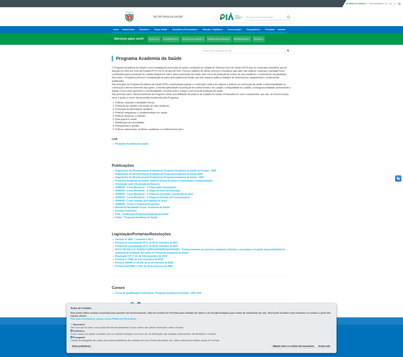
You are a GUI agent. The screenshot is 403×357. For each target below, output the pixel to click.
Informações (241, 39)
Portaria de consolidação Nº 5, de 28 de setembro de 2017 (146, 242)
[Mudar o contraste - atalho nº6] (386, 4)
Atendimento (170, 39)
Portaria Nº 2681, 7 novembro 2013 (134, 239)
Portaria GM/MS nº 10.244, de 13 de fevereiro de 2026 (144, 262)
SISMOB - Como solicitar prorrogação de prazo (141, 200)
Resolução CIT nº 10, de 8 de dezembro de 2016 (141, 256)
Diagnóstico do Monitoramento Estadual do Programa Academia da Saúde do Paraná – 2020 (165, 170)
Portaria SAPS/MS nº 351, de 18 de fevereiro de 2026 (143, 266)
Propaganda (79, 337)
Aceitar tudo (324, 346)
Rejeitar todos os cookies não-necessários (293, 346)
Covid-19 (153, 39)
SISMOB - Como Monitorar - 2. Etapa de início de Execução (147, 190)
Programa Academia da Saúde (131, 143)
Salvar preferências (81, 346)
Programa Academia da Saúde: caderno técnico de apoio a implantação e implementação (164, 180)
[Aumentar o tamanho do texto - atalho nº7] (390, 4)
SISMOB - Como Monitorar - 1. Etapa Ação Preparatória (145, 187)
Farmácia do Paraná (218, 39)
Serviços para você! (129, 38)
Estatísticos (79, 331)
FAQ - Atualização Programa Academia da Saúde (142, 214)
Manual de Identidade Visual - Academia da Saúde (142, 207)
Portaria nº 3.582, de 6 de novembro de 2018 (139, 259)
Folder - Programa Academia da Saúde (136, 217)
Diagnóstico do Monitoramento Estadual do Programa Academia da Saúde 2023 (158, 174)
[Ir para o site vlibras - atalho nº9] (399, 4)
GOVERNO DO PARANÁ (356, 4)
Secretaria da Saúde (168, 16)
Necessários (79, 324)
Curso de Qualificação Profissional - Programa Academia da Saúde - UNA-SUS (158, 293)
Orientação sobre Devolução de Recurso (137, 184)
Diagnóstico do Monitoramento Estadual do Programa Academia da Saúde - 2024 (159, 177)
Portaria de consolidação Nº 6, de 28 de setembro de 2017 (146, 246)
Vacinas (258, 39)
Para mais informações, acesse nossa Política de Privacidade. (104, 319)
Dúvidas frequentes (126, 210)
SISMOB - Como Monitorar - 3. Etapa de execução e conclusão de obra (154, 194)
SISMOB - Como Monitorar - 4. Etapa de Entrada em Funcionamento (152, 197)
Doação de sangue (192, 39)
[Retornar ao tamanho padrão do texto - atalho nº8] (395, 4)
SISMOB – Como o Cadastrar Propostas (137, 204)
